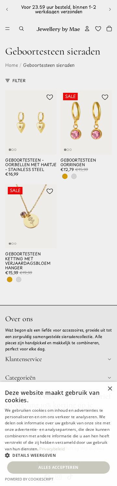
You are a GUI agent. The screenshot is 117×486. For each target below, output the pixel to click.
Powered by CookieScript (29, 479)
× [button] (109, 388)
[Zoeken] (21, 28)
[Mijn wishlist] (98, 28)
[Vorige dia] (7, 9)
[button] (58, 455)
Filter (19, 80)
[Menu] (7, 28)
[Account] (87, 28)
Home (11, 65)
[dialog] (58, 434)
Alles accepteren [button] (58, 467)
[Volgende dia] (110, 9)
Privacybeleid (52, 449)
